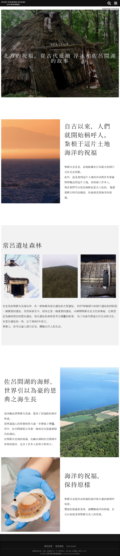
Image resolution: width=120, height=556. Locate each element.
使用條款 (59, 546)
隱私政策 (48, 546)
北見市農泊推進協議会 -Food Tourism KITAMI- (63, 553)
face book (71, 546)
